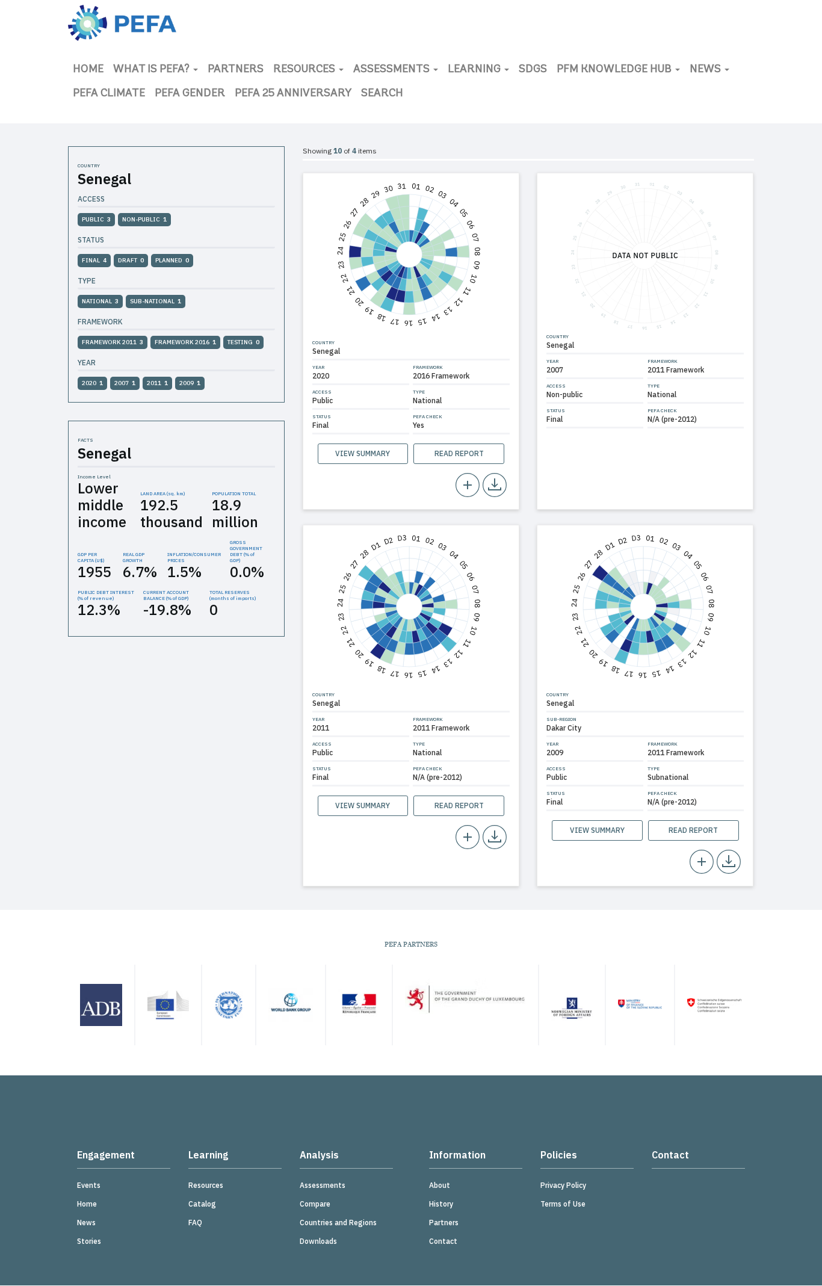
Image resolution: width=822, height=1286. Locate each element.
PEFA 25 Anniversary (293, 93)
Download (495, 485)
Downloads (318, 1241)
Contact (443, 1241)
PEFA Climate (109, 93)
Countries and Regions (338, 1222)
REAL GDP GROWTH (133, 557)
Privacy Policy (563, 1185)
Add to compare (468, 485)
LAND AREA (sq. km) (162, 493)
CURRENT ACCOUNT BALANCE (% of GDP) (166, 595)
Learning (475, 69)
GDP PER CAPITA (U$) (91, 557)
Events (88, 1185)
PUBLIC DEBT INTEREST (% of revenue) (106, 595)
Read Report (459, 453)
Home (88, 69)
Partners (236, 69)
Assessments (392, 69)
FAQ (195, 1222)
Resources (305, 69)
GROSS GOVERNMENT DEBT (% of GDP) (246, 551)
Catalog (202, 1203)
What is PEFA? (152, 69)
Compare (315, 1203)
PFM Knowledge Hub (615, 69)
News (706, 69)
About (439, 1185)
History (441, 1203)
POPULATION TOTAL (234, 493)
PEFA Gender (190, 93)
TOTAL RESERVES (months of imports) (232, 595)
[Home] (122, 23)
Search (382, 93)
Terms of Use (563, 1203)
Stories (89, 1241)
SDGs (533, 69)
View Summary (362, 453)
